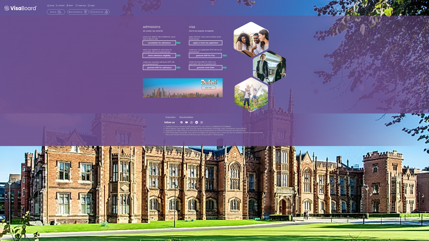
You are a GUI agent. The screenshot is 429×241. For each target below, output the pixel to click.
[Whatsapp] (191, 122)
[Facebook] (181, 122)
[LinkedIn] (196, 122)
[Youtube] (186, 122)
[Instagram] (201, 122)
